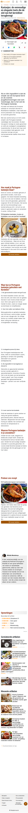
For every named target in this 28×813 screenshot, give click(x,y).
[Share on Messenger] (9, 47)
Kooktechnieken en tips (10, 746)
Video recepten (6, 798)
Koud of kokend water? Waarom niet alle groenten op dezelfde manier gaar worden (19, 698)
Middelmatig (14, 625)
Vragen (4, 803)
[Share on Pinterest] (24, 47)
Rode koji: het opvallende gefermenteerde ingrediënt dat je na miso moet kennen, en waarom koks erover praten (13, 710)
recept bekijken (14, 254)
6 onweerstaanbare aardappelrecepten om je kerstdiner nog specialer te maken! (19, 654)
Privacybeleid (19, 798)
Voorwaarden (19, 800)
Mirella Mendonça (21, 17)
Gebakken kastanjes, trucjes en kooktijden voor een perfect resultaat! (13, 215)
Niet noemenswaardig (17, 628)
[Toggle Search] (21, 1)
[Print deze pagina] (25, 42)
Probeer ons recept (9, 64)
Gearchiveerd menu (7, 800)
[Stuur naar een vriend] (22, 42)
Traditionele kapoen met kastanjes (14, 482)
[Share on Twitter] (19, 47)
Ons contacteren (20, 795)
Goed (12, 623)
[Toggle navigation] (25, 2)
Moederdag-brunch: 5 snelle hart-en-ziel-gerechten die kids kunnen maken (19, 680)
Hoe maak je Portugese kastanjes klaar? (14, 54)
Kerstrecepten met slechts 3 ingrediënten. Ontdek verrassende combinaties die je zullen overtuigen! (14, 667)
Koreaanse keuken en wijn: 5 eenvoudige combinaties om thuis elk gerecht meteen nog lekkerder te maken (13, 723)
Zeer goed (13, 621)
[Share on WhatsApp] (14, 47)
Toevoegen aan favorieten (11, 43)
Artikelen (4, 805)
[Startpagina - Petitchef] (1, 5)
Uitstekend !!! (14, 618)
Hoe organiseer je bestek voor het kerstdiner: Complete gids (19, 642)
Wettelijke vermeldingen (18, 803)
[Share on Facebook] (3, 47)
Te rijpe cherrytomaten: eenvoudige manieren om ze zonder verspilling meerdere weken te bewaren (13, 736)
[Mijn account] (16, 1)
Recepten (4, 795)
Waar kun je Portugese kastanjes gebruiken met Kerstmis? (12, 57)
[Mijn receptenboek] (13, 1)
